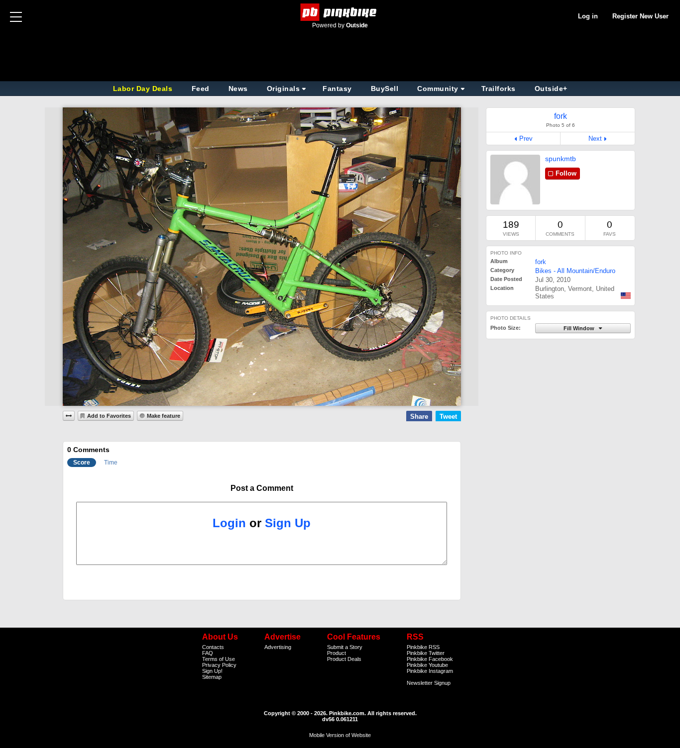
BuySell (385, 89)
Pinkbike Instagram (430, 671)
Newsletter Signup (429, 683)
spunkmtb (560, 159)
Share (419, 416)
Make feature (163, 416)
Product (336, 653)
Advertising (277, 647)
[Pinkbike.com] (340, 12)
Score (81, 462)
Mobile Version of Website (340, 735)
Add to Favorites (109, 416)
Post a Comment (261, 488)
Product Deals (344, 659)
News (238, 89)
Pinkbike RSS (423, 647)
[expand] (69, 416)
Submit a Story (344, 647)
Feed (201, 89)
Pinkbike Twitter (426, 653)
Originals (283, 89)
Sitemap (212, 677)
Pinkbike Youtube (427, 665)
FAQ (207, 653)
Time (110, 462)
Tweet (448, 416)
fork (540, 262)
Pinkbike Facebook (430, 659)
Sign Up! (212, 671)
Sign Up (288, 523)
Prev (526, 138)
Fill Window (580, 328)
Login (229, 523)
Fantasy (337, 89)
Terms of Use (218, 659)
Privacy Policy (219, 665)
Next (595, 138)
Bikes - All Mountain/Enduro (575, 271)
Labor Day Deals (144, 89)
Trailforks (498, 89)
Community (437, 89)
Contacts (213, 647)
